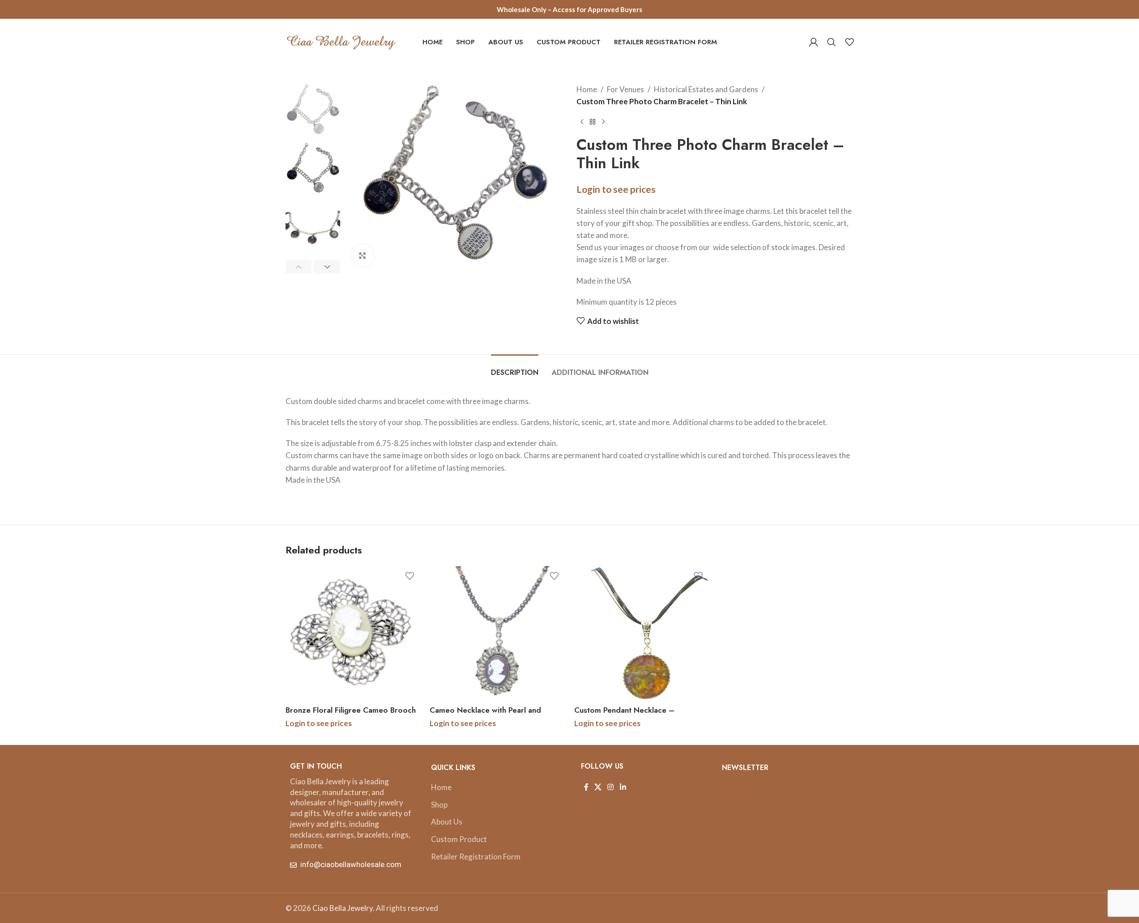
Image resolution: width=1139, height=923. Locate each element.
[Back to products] (592, 121)
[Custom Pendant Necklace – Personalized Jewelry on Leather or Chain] (642, 634)
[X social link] (598, 787)
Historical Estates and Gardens (706, 89)
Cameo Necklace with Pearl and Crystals (485, 715)
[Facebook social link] (586, 787)
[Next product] (603, 121)
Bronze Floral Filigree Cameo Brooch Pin (351, 715)
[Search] (831, 42)
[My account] (814, 42)
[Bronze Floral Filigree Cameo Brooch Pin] (353, 634)
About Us (446, 821)
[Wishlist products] (849, 42)
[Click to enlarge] (362, 255)
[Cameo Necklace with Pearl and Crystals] (497, 634)
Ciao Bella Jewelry (342, 908)
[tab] (514, 368)
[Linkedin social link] (623, 787)
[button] (299, 266)
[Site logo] (341, 41)
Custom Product (459, 839)
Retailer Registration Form (475, 856)
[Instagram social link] (611, 787)
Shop (439, 804)
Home (586, 89)
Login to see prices (616, 189)
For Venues (625, 89)
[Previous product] (581, 121)
